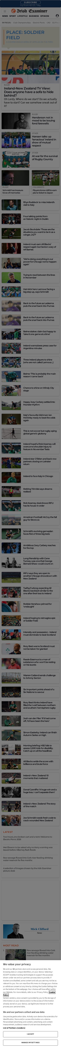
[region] (30, 1004)
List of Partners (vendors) (14, 1028)
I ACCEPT (30, 1034)
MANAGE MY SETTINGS (30, 1042)
